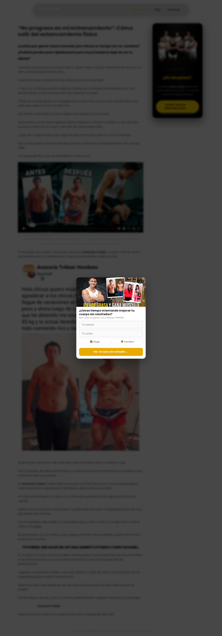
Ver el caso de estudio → (111, 351)
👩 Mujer (95, 341)
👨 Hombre (127, 341)
